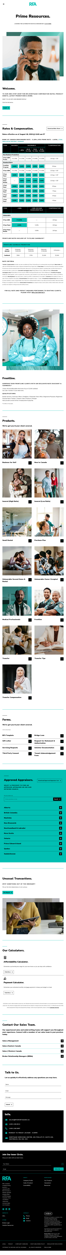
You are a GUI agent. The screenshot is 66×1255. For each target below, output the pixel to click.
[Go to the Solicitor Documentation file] (62, 748)
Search (56, 799)
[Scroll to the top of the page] (62, 1164)
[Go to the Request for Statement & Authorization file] (62, 741)
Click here (47, 23)
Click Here (9, 972)
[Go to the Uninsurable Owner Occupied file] (62, 579)
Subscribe (57, 1169)
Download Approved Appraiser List (48, 780)
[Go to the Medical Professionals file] (30, 620)
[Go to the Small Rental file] (30, 540)
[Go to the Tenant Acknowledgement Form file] (62, 753)
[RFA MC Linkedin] (9, 1209)
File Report (8, 893)
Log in (6, 108)
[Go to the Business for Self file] (30, 463)
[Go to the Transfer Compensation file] (30, 698)
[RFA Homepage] (33, 4)
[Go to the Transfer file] (30, 659)
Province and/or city (8, 795)
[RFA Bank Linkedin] (6, 1209)
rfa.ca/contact (38, 292)
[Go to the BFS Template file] (30, 735)
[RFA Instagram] (3, 1209)
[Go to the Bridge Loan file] (62, 735)
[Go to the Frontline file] (62, 620)
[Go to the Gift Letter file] (30, 741)
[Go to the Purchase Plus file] (62, 540)
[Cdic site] (53, 1213)
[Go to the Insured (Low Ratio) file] (62, 501)
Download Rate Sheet (54, 128)
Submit (8, 1104)
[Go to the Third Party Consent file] (30, 753)
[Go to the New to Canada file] (62, 463)
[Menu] (3, 4)
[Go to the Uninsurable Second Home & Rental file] (30, 579)
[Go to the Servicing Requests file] (30, 748)
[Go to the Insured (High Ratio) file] (30, 501)
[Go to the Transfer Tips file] (62, 659)
